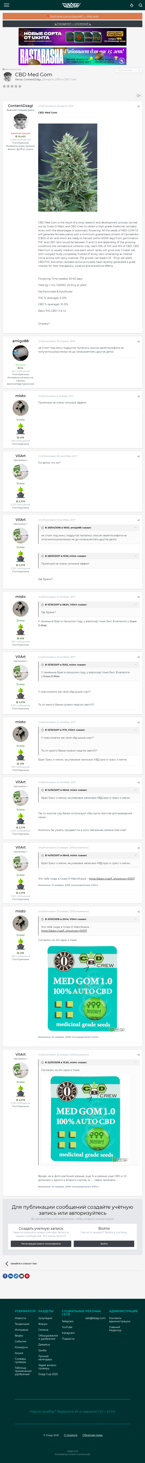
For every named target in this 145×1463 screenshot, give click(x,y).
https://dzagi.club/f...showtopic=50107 (112, 878)
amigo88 (20, 341)
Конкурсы (21, 1347)
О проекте (70, 1435)
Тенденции (22, 1324)
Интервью (21, 1329)
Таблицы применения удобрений (23, 1371)
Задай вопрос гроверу (47, 1367)
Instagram (68, 1333)
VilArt (21, 456)
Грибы (42, 1350)
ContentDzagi (32, 79)
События (20, 1341)
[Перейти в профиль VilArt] (20, 472)
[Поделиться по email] (21, 1276)
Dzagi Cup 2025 (48, 1374)
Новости (20, 1318)
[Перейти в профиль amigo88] (20, 353)
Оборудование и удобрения (48, 1337)
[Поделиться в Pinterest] (27, 1276)
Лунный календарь (45, 1358)
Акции (19, 1353)
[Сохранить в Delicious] (16, 1276)
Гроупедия (45, 1318)
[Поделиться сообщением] (139, 106)
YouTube (67, 1327)
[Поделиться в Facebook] (5, 1276)
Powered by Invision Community (72, 1454)
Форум (42, 1324)
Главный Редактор (115, 1329)
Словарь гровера (20, 1360)
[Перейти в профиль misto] (20, 408)
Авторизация (13, 69)
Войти (104, 1243)
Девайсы (44, 1344)
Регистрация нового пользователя (41, 1243)
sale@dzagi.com (95, 1318)
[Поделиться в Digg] (10, 1276)
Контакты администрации (119, 1320)
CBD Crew (69, 79)
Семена (43, 1329)
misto (20, 396)
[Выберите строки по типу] (138, 96)
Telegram (68, 1321)
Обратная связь (92, 1435)
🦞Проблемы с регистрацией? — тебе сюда (72, 16)
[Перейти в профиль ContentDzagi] (8, 77)
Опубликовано (55, 105)
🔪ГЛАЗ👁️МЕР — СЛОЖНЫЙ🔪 (72, 23)
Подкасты (68, 1338)
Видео (19, 1335)
